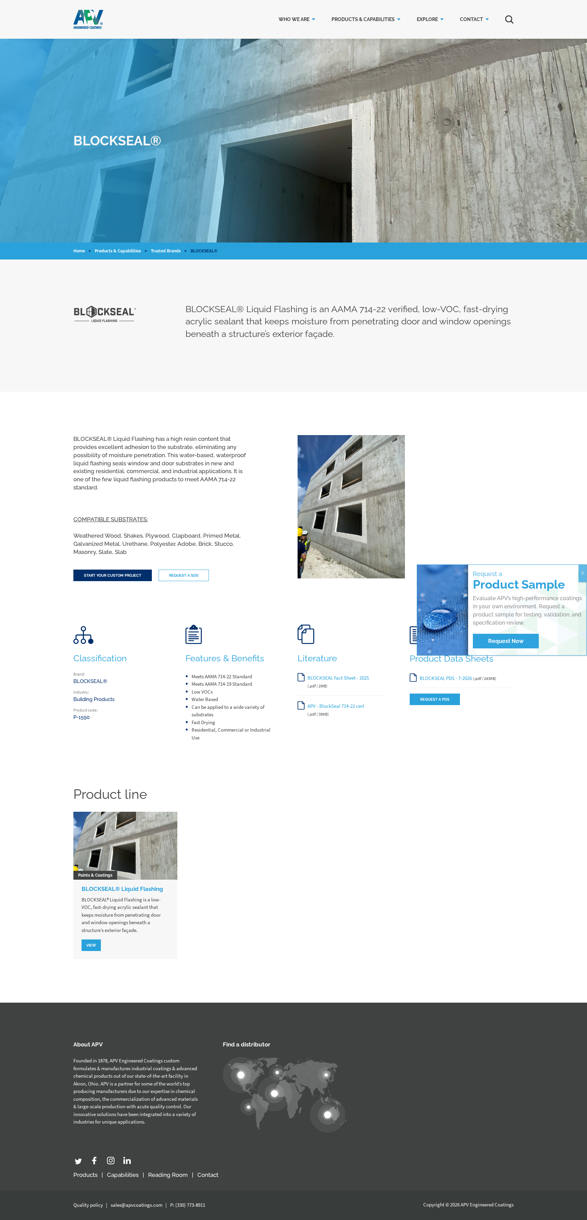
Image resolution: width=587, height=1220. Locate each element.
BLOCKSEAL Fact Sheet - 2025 (338, 678)
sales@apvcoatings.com (136, 1205)
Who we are (294, 19)
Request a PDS (434, 699)
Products (85, 1174)
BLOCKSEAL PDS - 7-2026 (446, 678)
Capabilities (123, 1174)
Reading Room (168, 1174)
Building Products (93, 699)
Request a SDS (183, 575)
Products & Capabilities (363, 19)
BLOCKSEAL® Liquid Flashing (122, 888)
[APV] (88, 19)
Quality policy (88, 1205)
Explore (427, 19)
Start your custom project (112, 575)
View (91, 945)
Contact (471, 19)
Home (79, 251)
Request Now (505, 641)
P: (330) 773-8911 (187, 1205)
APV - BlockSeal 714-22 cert (335, 706)
